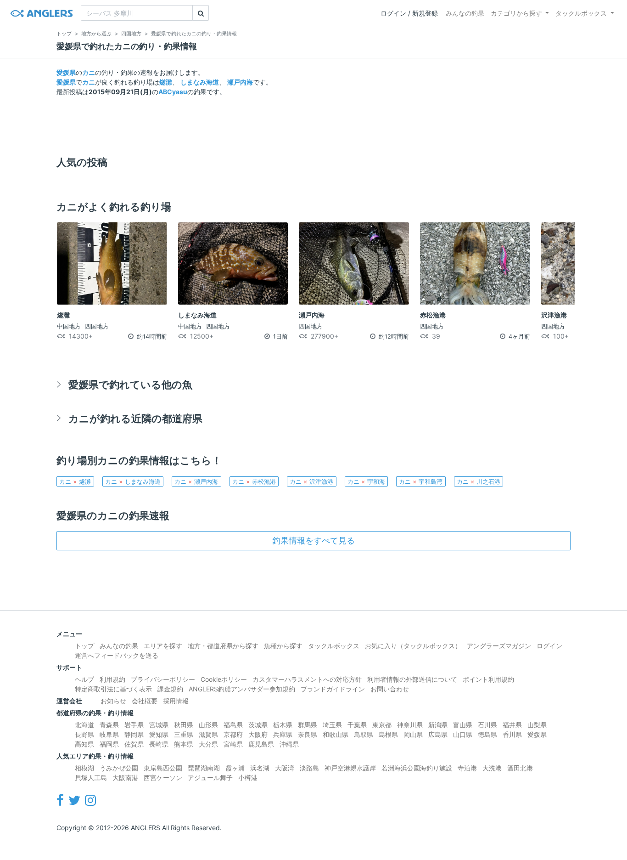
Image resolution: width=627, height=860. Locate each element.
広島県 (438, 734)
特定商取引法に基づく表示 (113, 689)
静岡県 (134, 734)
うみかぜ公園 (119, 768)
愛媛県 (66, 72)
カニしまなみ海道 (133, 481)
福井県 (512, 725)
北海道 (84, 725)
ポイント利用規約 (488, 679)
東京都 (382, 725)
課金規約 (170, 689)
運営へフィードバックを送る (116, 655)
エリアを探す (163, 646)
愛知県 (158, 734)
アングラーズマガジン (499, 646)
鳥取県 (363, 734)
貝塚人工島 (91, 777)
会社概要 (144, 701)
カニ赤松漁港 (254, 481)
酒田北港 (520, 768)
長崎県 (158, 744)
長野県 (84, 734)
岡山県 (413, 734)
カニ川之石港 (478, 481)
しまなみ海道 (199, 82)
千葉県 (357, 725)
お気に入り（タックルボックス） (413, 646)
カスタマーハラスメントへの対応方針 (307, 679)
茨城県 (258, 725)
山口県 (462, 734)
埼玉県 (332, 725)
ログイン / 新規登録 (409, 13)
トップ (84, 646)
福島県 (233, 725)
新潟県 (438, 725)
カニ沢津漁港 (311, 481)
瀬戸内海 (240, 82)
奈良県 (307, 734)
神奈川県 (410, 725)
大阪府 (258, 734)
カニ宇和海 (366, 481)
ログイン (549, 646)
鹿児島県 (261, 744)
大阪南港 (125, 777)
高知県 (84, 744)
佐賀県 (134, 744)
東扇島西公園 (163, 768)
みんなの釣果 (465, 13)
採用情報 (176, 701)
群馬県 (307, 725)
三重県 (183, 734)
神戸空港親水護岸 (350, 768)
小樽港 (248, 777)
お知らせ (113, 701)
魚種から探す (283, 646)
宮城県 (158, 725)
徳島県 (487, 734)
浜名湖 (259, 768)
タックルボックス (581, 13)
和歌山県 (335, 734)
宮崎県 (233, 744)
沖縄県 (289, 744)
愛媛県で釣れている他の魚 (130, 384)
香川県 (512, 734)
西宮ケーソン (163, 777)
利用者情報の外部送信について (412, 679)
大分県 (208, 744)
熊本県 (183, 744)
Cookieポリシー (224, 679)
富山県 (462, 725)
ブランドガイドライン (333, 689)
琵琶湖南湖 (204, 768)
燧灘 (165, 82)
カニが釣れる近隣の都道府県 (135, 418)
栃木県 (282, 725)
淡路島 (309, 768)
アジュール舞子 (210, 777)
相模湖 (84, 768)
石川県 (487, 725)
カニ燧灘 (75, 481)
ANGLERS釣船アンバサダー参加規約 (242, 689)
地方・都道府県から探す (223, 646)
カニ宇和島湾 (420, 481)
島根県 (388, 734)
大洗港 (492, 768)
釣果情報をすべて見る (313, 540)
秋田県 (183, 725)
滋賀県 (208, 734)
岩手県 (134, 725)
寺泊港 (467, 768)
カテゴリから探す (516, 13)
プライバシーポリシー (163, 679)
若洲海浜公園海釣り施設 (416, 768)
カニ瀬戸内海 (196, 481)
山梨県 (537, 725)
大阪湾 (284, 768)
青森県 (109, 725)
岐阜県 (109, 734)
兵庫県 (282, 734)
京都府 (233, 734)
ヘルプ (84, 679)
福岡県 (109, 744)
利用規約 (112, 679)
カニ (88, 72)
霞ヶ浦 (235, 768)
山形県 (208, 725)
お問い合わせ (389, 689)
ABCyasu (172, 92)
